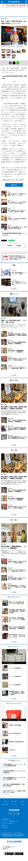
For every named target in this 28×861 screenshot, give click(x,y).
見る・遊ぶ (13, 5)
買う (18, 5)
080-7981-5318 (13, 70)
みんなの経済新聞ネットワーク (14, 842)
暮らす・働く (22, 5)
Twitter (14, 813)
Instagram (18, 813)
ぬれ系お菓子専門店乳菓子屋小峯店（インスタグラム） (13, 234)
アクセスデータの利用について (8, 823)
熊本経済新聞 (13, 2)
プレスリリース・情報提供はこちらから (10, 821)
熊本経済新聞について (6, 819)
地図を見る (14, 185)
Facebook (10, 813)
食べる (7, 5)
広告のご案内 (5, 827)
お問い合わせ (5, 825)
